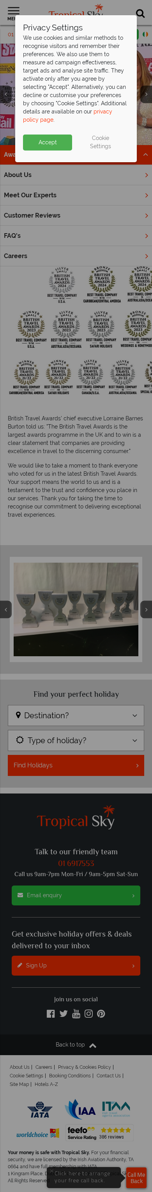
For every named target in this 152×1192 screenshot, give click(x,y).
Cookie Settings (100, 142)
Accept (48, 142)
